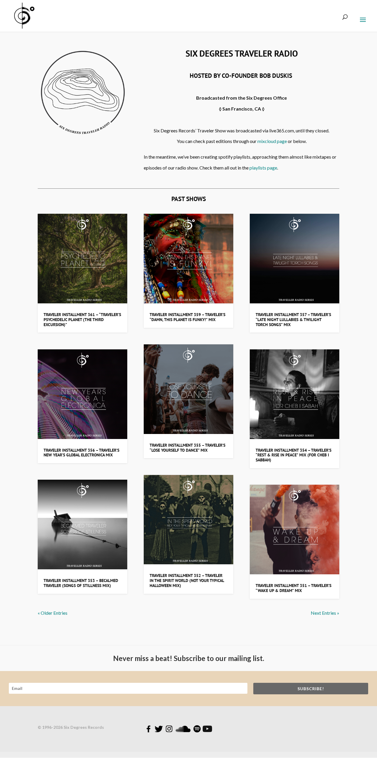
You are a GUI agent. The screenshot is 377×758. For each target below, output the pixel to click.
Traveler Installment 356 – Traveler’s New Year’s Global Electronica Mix (81, 453)
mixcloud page (272, 141)
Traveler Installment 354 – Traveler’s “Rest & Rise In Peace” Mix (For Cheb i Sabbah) (293, 455)
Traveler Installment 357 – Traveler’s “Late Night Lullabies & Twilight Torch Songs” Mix (293, 319)
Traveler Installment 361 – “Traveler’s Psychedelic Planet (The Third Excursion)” (82, 319)
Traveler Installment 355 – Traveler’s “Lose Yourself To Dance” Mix (187, 448)
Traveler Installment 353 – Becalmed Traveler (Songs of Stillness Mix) (81, 583)
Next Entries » (325, 613)
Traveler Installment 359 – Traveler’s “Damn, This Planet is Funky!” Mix (187, 317)
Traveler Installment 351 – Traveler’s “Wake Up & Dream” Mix (293, 588)
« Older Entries (52, 613)
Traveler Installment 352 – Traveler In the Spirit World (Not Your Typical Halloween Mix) (187, 580)
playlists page (263, 167)
